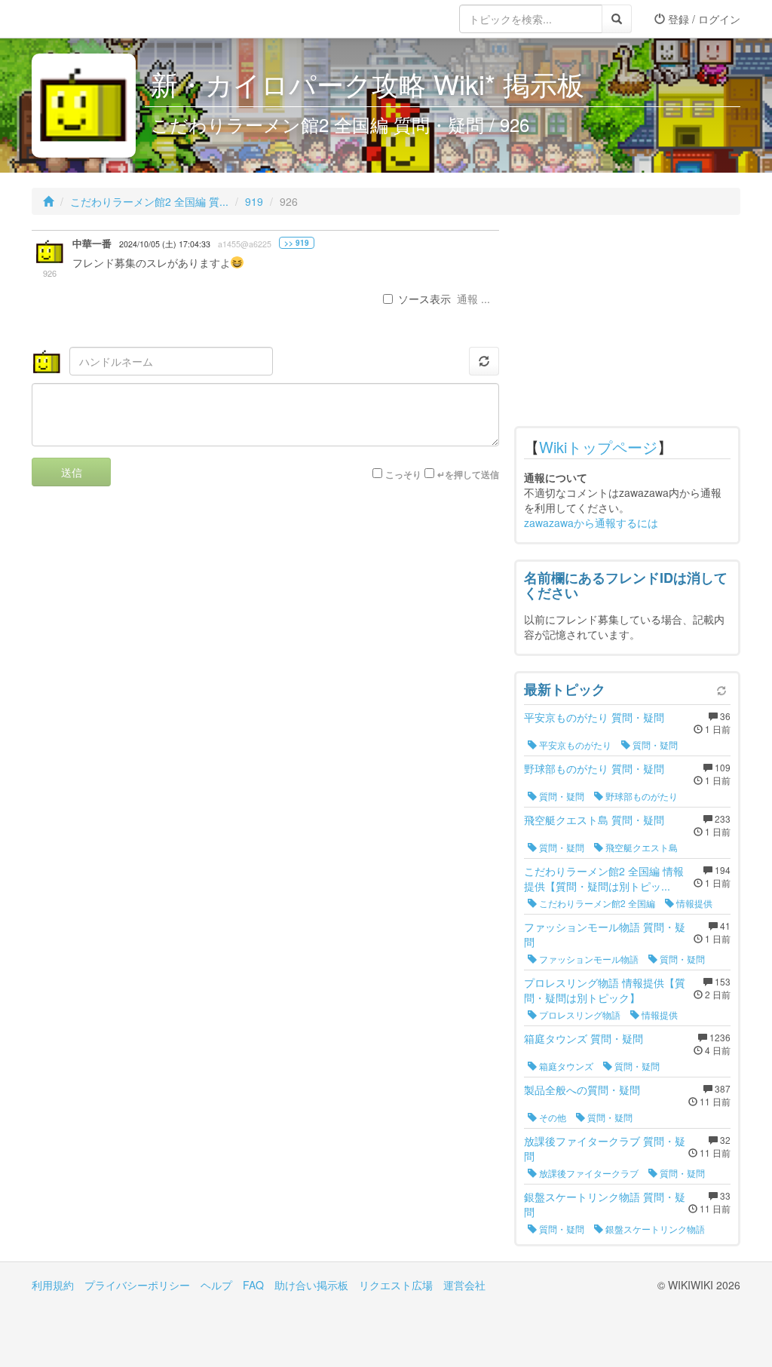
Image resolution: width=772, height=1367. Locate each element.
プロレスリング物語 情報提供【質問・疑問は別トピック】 (604, 990)
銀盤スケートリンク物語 (654, 1228)
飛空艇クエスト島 (640, 847)
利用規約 (53, 1284)
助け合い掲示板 (311, 1284)
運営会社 (464, 1284)
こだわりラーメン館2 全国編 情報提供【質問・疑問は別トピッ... (604, 878)
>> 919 (296, 243)
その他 (551, 1117)
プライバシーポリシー (137, 1284)
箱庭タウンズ (565, 1065)
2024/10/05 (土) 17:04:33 (164, 244)
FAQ (253, 1284)
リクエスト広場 (396, 1284)
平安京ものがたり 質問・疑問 (594, 717)
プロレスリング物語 (578, 1014)
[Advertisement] (627, 324)
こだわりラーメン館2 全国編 (596, 903)
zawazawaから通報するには (591, 522)
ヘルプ (216, 1284)
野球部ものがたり (640, 795)
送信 (71, 472)
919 (254, 201)
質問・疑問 (654, 744)
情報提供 (693, 903)
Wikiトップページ (598, 447)
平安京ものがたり (574, 744)
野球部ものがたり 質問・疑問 (594, 768)
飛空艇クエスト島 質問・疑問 (594, 819)
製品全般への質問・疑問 (582, 1089)
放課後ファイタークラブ (588, 1172)
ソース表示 (424, 298)
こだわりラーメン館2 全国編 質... (149, 201)
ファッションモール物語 (588, 958)
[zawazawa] (92, 19)
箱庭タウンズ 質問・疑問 (583, 1038)
